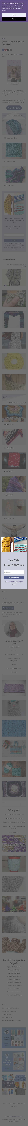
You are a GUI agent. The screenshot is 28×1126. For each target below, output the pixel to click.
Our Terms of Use (11, 581)
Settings (14, 19)
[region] (14, 11)
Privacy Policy (20, 581)
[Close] (25, 538)
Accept (14, 14)
